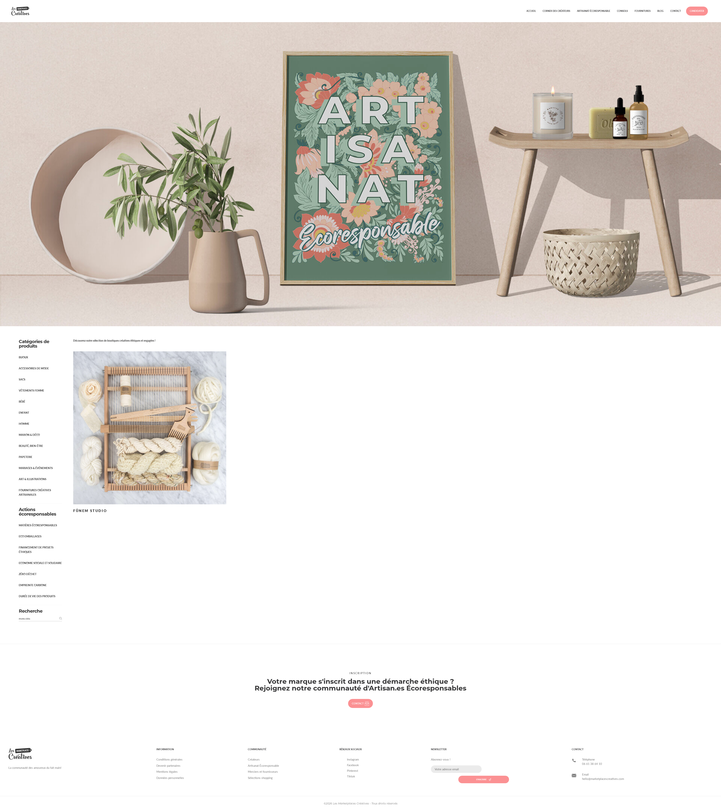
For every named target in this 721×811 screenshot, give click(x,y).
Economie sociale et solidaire (40, 563)
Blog (660, 11)
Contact (675, 11)
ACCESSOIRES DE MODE (34, 368)
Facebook (353, 765)
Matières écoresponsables (38, 525)
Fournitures (643, 11)
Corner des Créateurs (556, 11)
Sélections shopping (260, 777)
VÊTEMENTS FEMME (31, 390)
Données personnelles (170, 777)
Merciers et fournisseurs (263, 771)
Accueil (531, 11)
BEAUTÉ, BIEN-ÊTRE (31, 445)
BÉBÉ (22, 401)
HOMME (24, 423)
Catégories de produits (34, 344)
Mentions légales (167, 771)
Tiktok (351, 776)
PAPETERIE (25, 457)
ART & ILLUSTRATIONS (32, 479)
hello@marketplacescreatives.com (603, 778)
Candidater (697, 11)
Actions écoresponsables (37, 512)
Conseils (622, 11)
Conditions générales (169, 759)
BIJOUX (23, 357)
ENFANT (24, 412)
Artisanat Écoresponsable (593, 11)
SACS (22, 379)
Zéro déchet (27, 574)
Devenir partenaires (168, 765)
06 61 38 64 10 (592, 763)
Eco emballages (30, 536)
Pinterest (352, 770)
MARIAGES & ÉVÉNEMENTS (36, 468)
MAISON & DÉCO (29, 434)
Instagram (353, 759)
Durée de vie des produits (37, 596)
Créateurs (254, 759)
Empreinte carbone (33, 585)
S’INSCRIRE (481, 779)
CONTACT (358, 703)
